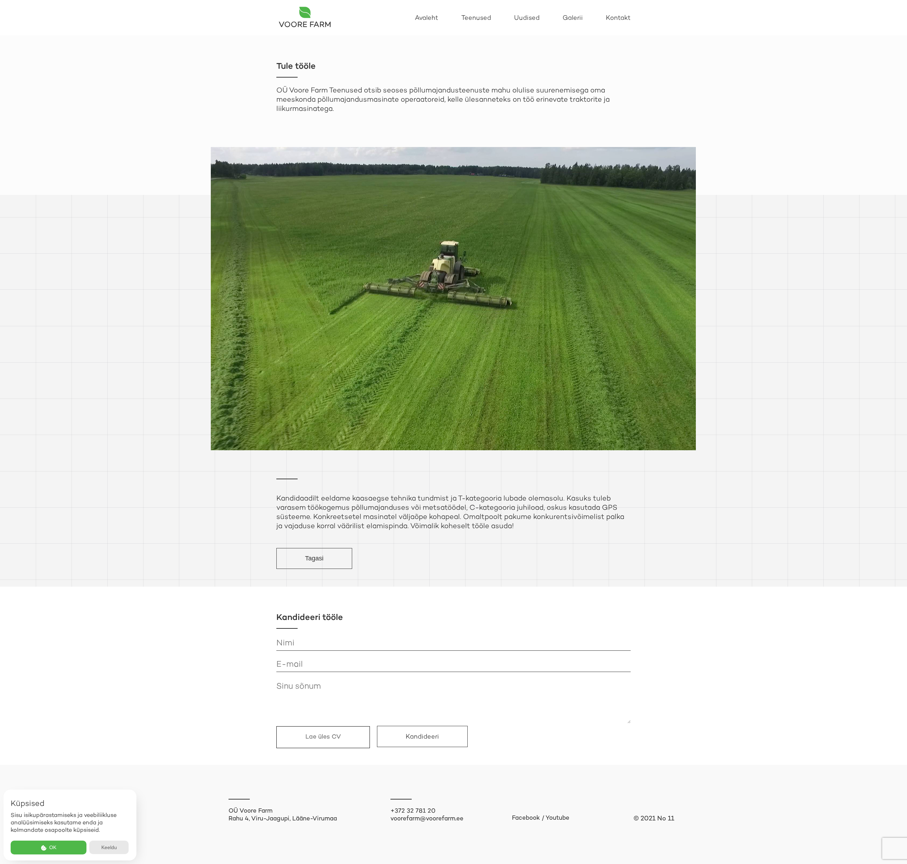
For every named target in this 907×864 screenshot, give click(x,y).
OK (52, 847)
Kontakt (618, 18)
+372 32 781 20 (412, 810)
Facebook (526, 817)
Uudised (527, 18)
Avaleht (426, 18)
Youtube (557, 817)
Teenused (476, 18)
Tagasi (314, 558)
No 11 (665, 818)
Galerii (573, 18)
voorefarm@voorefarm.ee (426, 818)
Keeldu (109, 847)
